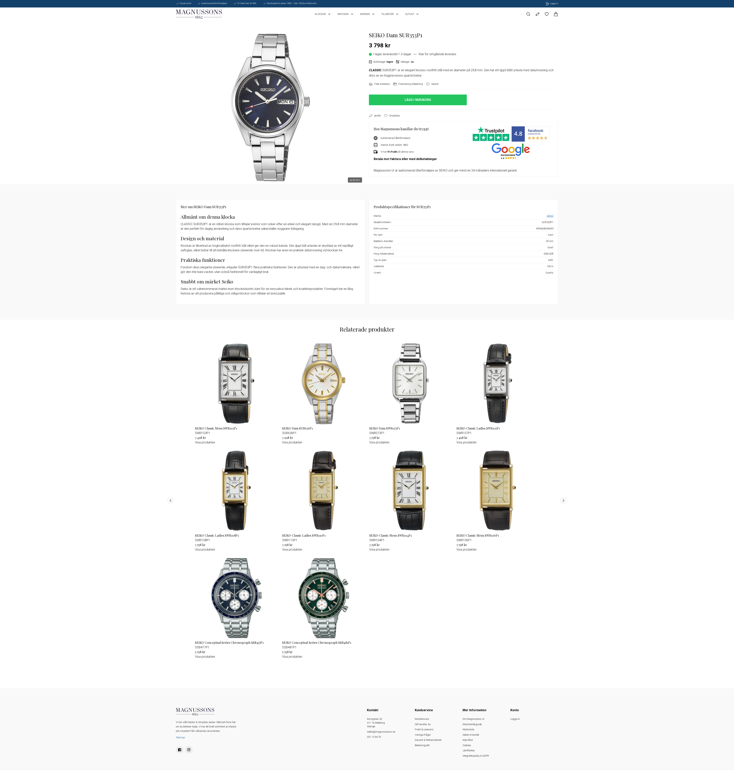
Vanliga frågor (423, 734)
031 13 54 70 (374, 736)
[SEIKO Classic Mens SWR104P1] (410, 490)
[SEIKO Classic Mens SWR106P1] (497, 490)
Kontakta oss (422, 718)
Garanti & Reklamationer (428, 739)
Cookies (467, 745)
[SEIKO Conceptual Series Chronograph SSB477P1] (236, 597)
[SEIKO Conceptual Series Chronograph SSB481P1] (323, 597)
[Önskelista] (546, 14)
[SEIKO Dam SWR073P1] (410, 383)
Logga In (515, 718)
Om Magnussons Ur (474, 718)
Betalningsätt (422, 745)
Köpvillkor (468, 739)
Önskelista (394, 115)
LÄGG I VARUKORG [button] (418, 100)
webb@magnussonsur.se (381, 731)
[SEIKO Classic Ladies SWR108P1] (236, 490)
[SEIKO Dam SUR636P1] (323, 383)
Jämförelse (469, 750)
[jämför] (537, 14)
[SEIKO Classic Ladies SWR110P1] (323, 490)
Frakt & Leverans (424, 729)
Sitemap (180, 737)
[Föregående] (170, 500)
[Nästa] (563, 500)
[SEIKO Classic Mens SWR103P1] (236, 383)
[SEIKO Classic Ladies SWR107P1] (497, 383)
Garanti (435, 84)
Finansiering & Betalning (410, 84)
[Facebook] (180, 750)
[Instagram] (189, 750)
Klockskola (468, 729)
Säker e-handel (471, 734)
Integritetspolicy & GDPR (476, 755)
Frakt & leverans (382, 84)
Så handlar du (423, 724)
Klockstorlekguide (472, 724)
